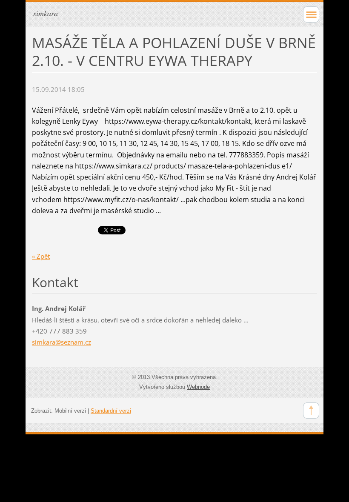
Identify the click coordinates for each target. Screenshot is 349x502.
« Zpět (41, 256)
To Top (311, 410)
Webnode (198, 387)
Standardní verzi (111, 411)
